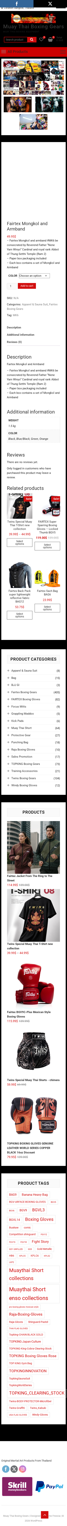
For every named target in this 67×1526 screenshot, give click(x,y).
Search (31, 39)
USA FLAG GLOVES (18, 1415)
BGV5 (53, 1202)
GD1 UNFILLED (16, 1249)
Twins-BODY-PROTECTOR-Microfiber (30, 1401)
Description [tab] (14, 327)
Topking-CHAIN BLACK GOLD (26, 1334)
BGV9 (23, 1210)
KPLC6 (35, 1255)
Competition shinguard (22, 1234)
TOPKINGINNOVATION (28, 1371)
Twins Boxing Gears (23, 778)
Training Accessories (24, 771)
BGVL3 (38, 1209)
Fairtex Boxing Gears (24, 692)
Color (12, 275)
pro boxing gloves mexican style (24, 1307)
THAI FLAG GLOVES (18, 1328)
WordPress (36, 1520)
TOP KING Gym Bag (20, 1363)
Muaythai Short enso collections (28, 1293)
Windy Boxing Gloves (24, 785)
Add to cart (26, 285)
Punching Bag (19, 742)
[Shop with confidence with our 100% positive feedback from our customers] (33, 62)
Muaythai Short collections (26, 1274)
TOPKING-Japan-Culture (25, 1341)
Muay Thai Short (21, 728)
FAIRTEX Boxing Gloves (25, 699)
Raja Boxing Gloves (23, 749)
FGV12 (44, 1234)
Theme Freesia (52, 1515)
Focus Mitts (18, 706)
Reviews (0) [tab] (14, 342)
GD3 (30, 1249)
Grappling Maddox (22, 713)
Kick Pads (17, 721)
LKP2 (11, 1262)
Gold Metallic (44, 1248)
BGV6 (11, 1210)
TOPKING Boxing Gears (25, 764)
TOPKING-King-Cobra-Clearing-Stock (30, 1348)
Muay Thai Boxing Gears (33, 26)
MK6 (15, 315)
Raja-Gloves (16, 1321)
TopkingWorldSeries (20, 1385)
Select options (19, 542)
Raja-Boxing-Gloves (25, 1314)
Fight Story (40, 1242)
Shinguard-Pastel (38, 1321)
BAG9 (13, 1194)
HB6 (11, 1255)
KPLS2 (47, 1256)
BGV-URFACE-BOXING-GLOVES (27, 1201)
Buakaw (14, 1227)
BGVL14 (14, 1220)
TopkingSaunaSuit (19, 1378)
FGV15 (12, 1242)
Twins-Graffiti (17, 1407)
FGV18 (23, 1242)
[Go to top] (44, 1515)
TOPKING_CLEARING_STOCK (36, 1393)
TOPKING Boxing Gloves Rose (32, 1356)
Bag (13, 678)
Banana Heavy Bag (35, 1194)
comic (27, 1227)
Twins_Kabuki (38, 1407)
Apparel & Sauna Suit (35, 304)
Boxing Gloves (39, 1219)
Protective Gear (21, 735)
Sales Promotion (21, 756)
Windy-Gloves (40, 1414)
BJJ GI (15, 685)
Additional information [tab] (20, 334)
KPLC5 (22, 1256)
